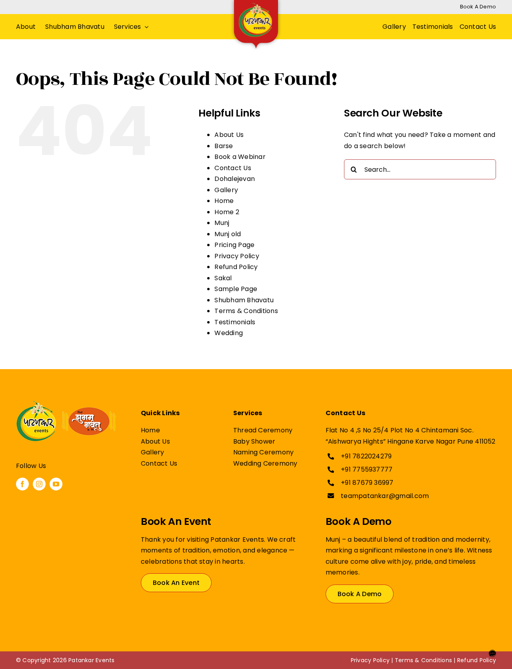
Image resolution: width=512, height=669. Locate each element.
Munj (221, 222)
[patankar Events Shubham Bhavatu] (66, 404)
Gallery (226, 190)
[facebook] (22, 484)
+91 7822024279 (366, 456)
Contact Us (232, 168)
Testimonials (234, 322)
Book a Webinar (239, 156)
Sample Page (235, 288)
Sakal (223, 278)
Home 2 (226, 212)
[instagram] (39, 484)
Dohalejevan (234, 178)
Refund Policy (236, 266)
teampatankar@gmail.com (385, 495)
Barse (223, 146)
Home (224, 200)
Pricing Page (234, 244)
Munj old (227, 234)
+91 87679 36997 (367, 482)
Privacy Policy (236, 256)
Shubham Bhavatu (244, 300)
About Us (229, 134)
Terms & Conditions (246, 310)
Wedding (228, 333)
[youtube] (56, 484)
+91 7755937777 (366, 469)
